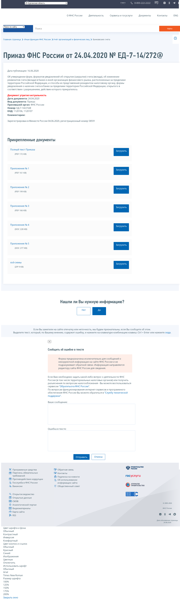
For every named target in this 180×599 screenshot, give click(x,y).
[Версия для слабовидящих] (123, 3)
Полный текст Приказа (22, 149)
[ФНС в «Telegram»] (174, 3)
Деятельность (96, 15)
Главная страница (12, 39)
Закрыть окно (10, 597)
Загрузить (121, 150)
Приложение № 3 (19, 205)
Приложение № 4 (19, 224)
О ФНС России (74, 15)
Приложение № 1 (19, 168)
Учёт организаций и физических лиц (71, 39)
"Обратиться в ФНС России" (74, 386)
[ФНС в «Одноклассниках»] (169, 3)
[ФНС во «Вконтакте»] (164, 3)
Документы (145, 15)
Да (99, 309)
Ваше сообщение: (58, 402)
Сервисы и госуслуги (121, 15)
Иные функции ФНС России (37, 39)
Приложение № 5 (19, 243)
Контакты (162, 15)
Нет (84, 309)
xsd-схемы (16, 262)
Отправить (81, 457)
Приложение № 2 (19, 187)
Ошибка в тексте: (57, 428)
